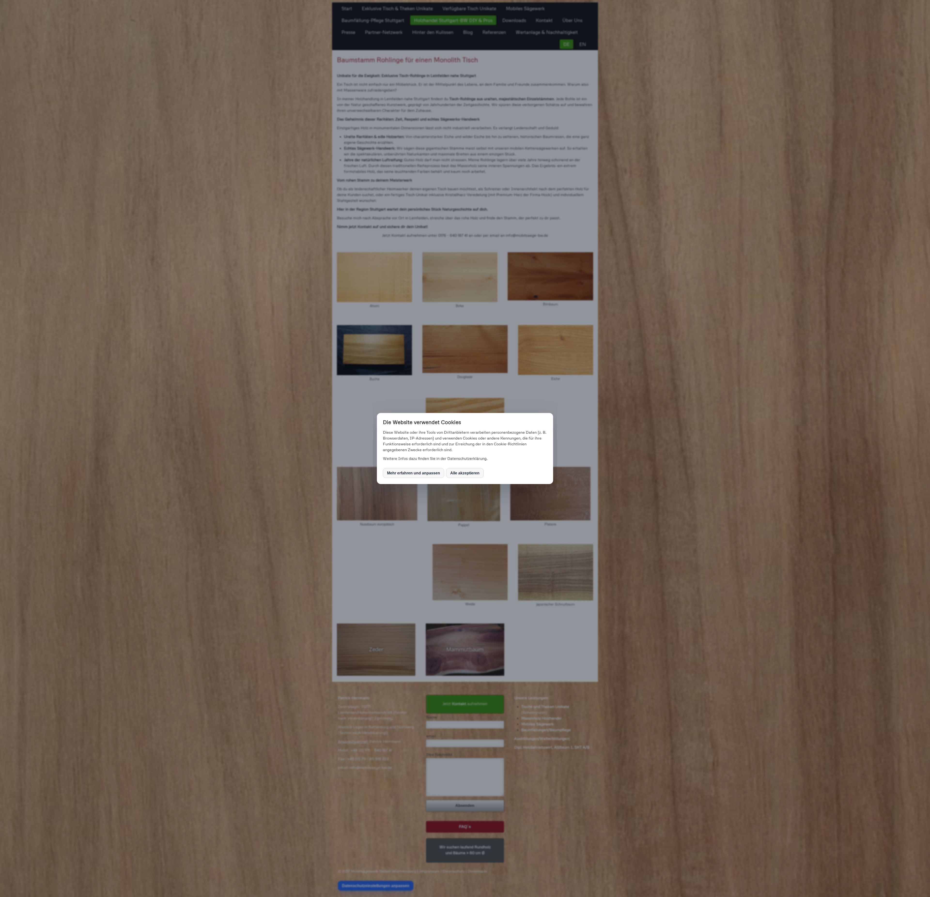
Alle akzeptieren (465, 473)
